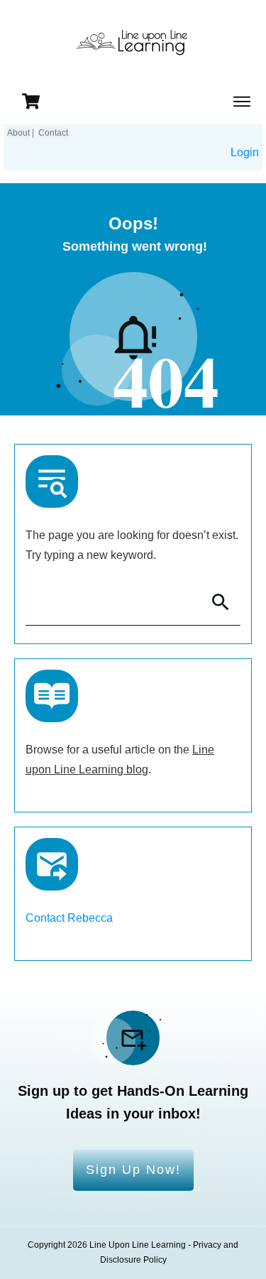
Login (245, 152)
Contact (53, 133)
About (18, 133)
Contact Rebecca (69, 918)
